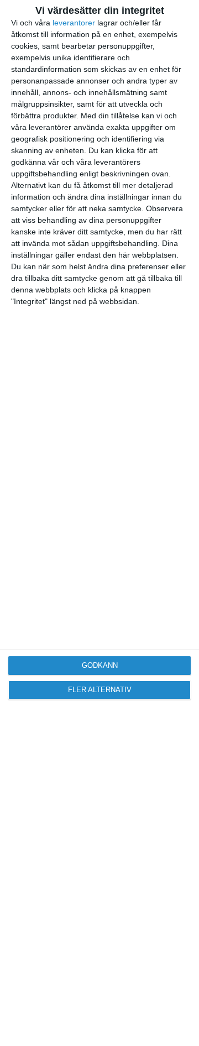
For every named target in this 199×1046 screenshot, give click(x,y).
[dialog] (99, 523)
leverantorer (74, 23)
